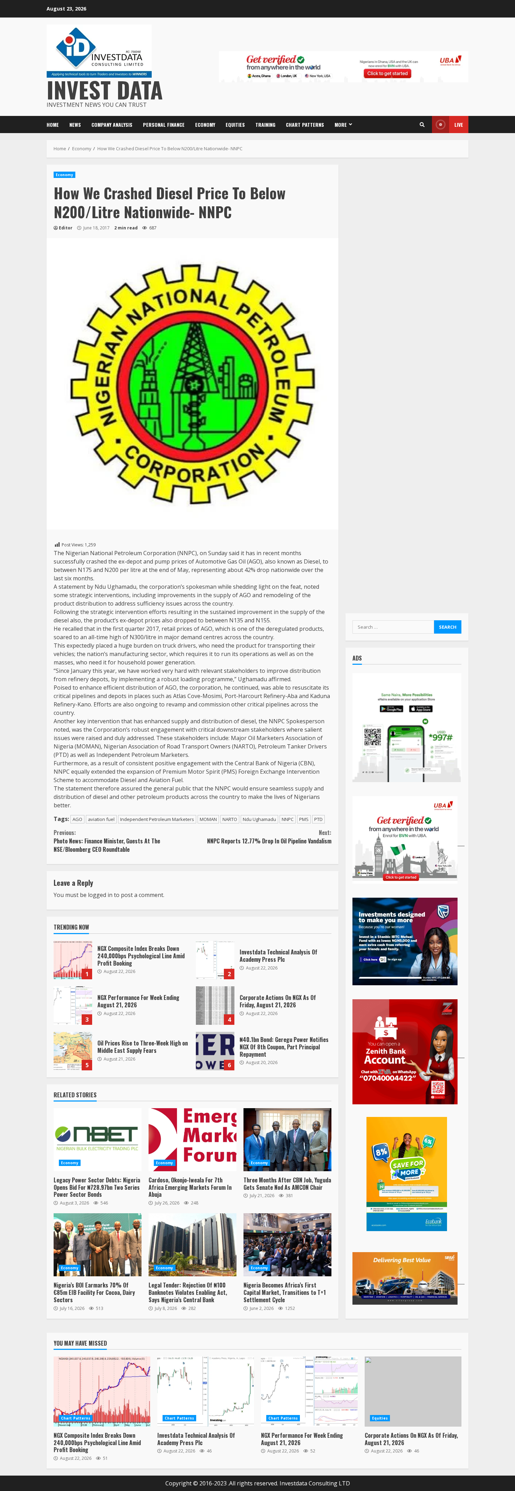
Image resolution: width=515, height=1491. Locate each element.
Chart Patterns (305, 124)
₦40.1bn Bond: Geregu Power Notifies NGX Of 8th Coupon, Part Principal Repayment (215, 1051)
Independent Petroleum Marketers (157, 819)
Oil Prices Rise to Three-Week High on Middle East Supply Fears (73, 1051)
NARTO (229, 819)
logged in (100, 895)
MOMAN (208, 819)
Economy (205, 124)
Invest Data (105, 89)
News (75, 124)
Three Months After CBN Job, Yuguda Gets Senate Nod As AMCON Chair (287, 1139)
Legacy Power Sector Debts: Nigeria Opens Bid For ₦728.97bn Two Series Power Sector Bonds (98, 1139)
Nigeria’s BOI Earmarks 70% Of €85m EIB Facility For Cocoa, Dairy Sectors (98, 1244)
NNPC (288, 819)
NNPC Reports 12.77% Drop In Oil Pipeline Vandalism (269, 836)
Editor (66, 228)
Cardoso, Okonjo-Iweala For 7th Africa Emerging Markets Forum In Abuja (192, 1139)
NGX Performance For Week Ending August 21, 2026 (73, 1005)
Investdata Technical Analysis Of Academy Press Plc (215, 960)
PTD (318, 819)
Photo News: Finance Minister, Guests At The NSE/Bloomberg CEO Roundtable (107, 841)
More (341, 124)
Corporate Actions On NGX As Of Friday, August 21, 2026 (215, 1005)
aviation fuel (101, 819)
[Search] (422, 124)
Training (265, 124)
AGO (77, 819)
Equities (235, 124)
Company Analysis (111, 124)
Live (458, 124)
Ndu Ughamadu (259, 819)
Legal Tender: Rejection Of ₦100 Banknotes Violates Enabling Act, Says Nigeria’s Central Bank (192, 1244)
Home (53, 124)
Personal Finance (164, 124)
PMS (304, 819)
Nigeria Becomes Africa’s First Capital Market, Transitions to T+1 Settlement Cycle (287, 1244)
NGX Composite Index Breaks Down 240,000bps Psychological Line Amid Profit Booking (73, 960)
